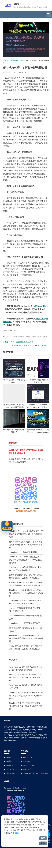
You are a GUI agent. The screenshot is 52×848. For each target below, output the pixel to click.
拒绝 (43, 843)
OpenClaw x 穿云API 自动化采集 (35, 773)
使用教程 (9, 765)
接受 (43, 838)
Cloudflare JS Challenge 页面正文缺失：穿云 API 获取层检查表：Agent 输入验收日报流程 (25, 560)
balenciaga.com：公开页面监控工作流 (24, 623)
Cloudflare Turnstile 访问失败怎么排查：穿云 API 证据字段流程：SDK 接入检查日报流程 (26, 534)
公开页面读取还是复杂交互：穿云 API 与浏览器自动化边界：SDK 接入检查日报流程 (25, 545)
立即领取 (7, 528)
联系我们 (9, 761)
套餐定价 (26, 761)
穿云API (17, 4)
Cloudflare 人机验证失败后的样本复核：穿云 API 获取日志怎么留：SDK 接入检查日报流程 (26, 695)
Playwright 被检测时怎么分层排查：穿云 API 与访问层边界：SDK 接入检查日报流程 (25, 677)
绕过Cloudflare (41, 306)
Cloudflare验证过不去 (33, 336)
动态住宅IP (40, 319)
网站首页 (9, 757)
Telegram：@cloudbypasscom (26, 508)
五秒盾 (45, 336)
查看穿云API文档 (19, 462)
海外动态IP (10, 769)
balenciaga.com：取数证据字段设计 (23, 552)
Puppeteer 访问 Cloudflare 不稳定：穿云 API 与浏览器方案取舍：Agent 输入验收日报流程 (26, 638)
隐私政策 (16, 833)
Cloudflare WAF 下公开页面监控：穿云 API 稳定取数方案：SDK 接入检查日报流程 (25, 706)
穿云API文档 (28, 757)
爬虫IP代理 (27, 769)
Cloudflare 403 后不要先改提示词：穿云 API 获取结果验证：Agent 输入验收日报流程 (26, 593)
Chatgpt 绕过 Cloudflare (18, 60)
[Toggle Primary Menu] (48, 14)
